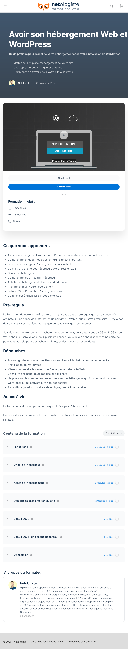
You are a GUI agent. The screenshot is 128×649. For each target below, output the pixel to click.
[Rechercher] (112, 6)
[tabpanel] (64, 332)
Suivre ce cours (64, 187)
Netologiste (28, 583)
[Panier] (122, 6)
